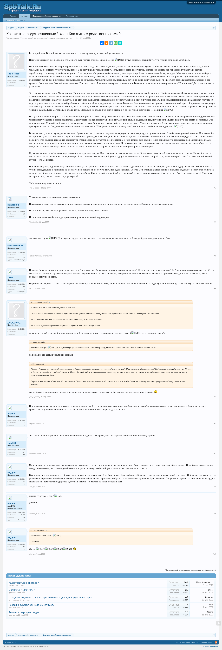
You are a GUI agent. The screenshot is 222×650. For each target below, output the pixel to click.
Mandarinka (13, 205)
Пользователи (72, 16)
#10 (214, 554)
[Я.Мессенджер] (120, 43)
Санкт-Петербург (19, 260)
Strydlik (11, 413)
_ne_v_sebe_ (74, 38)
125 (24, 214)
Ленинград (21, 520)
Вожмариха (21, 292)
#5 (215, 397)
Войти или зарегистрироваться (201, 2)
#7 (215, 453)
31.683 (23, 515)
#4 (215, 288)
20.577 (23, 452)
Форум (24, 16)
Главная (13, 16)
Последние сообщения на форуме (47, 16)
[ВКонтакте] (102, 43)
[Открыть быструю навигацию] (214, 28)
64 (24, 423)
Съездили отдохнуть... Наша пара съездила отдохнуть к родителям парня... (51, 597)
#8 (215, 486)
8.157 (23, 255)
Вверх (210, 642)
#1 (215, 188)
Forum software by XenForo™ (26, 646)
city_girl (11, 472)
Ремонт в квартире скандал (24, 612)
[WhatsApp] (116, 43)
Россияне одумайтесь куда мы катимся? (31, 605)
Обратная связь (183, 642)
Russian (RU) (10, 642)
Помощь (194, 642)
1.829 (23, 287)
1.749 (23, 481)
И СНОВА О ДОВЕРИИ (22, 590)
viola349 (11, 443)
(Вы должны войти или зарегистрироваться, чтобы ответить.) (190, 570)
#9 (215, 514)
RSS (216, 642)
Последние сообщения (15, 20)
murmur (11, 503)
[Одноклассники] (106, 43)
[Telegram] (111, 43)
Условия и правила (210, 646)
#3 (215, 256)
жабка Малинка (15, 245)
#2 (215, 222)
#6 (215, 424)
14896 (10, 277)
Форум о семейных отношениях (33, 38)
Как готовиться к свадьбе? (24, 583)
